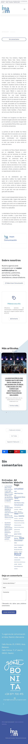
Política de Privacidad (10, 738)
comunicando (17, 507)
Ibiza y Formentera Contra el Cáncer (18, 540)
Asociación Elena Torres (19, 497)
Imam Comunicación (18, 545)
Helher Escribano (17, 536)
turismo (20, 564)
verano (16, 568)
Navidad (20, 551)
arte (15, 495)
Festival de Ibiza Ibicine (19, 527)
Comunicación (18, 505)
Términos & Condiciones (20, 738)
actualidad (18, 489)
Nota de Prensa (17, 554)
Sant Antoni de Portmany (19, 562)
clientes (17, 500)
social (15, 564)
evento (21, 516)
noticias (16, 557)
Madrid (15, 547)
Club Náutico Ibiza (19, 503)
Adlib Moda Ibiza (18, 493)
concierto (16, 509)
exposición (21, 518)
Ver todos (14, 351)
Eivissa (16, 516)
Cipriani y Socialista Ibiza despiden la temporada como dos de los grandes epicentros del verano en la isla (9, 511)
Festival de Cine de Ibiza (19, 522)
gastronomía (17, 531)
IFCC (15, 543)
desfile (15, 511)
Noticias (12, 32)
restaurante (17, 559)
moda (20, 547)
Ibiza (21, 538)
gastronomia (17, 529)
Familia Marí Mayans (19, 520)
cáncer (21, 509)
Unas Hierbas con (18, 566)
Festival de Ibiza (17, 525)
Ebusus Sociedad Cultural (18, 513)
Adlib (15, 491)
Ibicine (16, 538)
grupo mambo (17, 534)
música (16, 551)
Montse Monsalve (18, 549)
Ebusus (19, 511)
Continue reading (14, 405)
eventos (16, 518)
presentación (21, 557)
